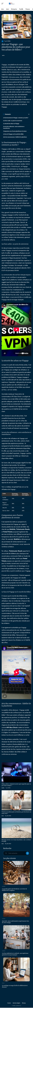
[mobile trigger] (3, 3)
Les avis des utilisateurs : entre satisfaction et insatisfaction (13, 127)
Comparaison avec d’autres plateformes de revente (15, 131)
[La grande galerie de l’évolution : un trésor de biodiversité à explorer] (16, 873)
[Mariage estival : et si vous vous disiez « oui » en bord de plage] (16, 828)
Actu (3, 55)
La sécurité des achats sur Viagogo (11, 123)
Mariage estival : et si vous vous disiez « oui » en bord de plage (16, 840)
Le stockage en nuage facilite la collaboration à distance (15, 986)
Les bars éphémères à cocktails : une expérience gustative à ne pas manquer (15, 954)
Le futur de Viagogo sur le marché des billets (13, 134)
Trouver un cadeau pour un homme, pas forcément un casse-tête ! (16, 812)
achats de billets (10, 94)
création (15, 69)
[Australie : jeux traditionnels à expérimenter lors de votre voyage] (16, 905)
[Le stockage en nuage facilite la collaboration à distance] (16, 969)
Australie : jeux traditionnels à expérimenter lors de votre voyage (15, 921)
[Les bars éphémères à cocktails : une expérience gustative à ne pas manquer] (16, 937)
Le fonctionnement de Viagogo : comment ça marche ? (15, 117)
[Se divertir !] (11, 3)
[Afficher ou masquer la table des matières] (20, 114)
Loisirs (3, 788)
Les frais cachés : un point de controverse (12, 120)
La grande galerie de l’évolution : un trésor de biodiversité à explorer (14, 889)
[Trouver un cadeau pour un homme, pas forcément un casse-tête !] (16, 800)
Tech (3, 983)
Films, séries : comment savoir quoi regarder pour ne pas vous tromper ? (16, 784)
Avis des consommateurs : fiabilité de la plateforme (15, 137)
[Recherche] (30, 3)
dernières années (15, 77)
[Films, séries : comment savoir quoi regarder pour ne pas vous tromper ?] (16, 772)
